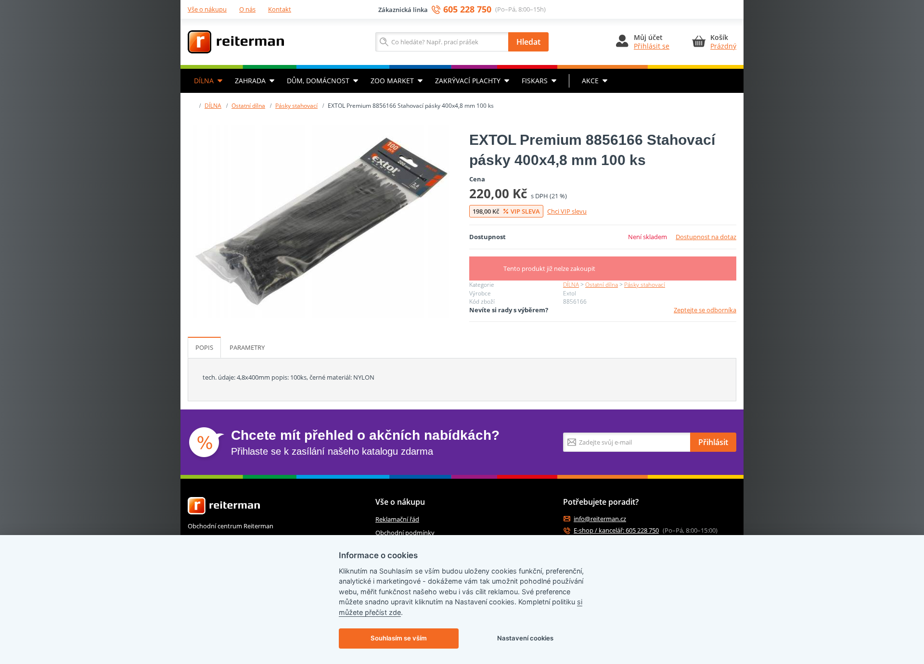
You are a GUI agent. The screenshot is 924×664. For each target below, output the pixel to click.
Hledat (528, 42)
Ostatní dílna (248, 106)
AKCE (590, 80)
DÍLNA (204, 80)
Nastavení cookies (525, 638)
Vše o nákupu (207, 9)
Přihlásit (713, 442)
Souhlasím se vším (399, 638)
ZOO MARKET (392, 80)
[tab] (204, 347)
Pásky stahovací (296, 106)
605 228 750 (467, 9)
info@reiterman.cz (600, 519)
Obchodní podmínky (405, 532)
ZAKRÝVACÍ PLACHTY (467, 80)
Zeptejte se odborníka (705, 310)
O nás (247, 9)
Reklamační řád (397, 519)
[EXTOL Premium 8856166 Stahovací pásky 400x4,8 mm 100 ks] (321, 221)
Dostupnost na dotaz (706, 236)
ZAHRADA (250, 80)
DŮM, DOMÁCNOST (318, 80)
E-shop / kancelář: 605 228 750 (616, 530)
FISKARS (535, 80)
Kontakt (279, 9)
